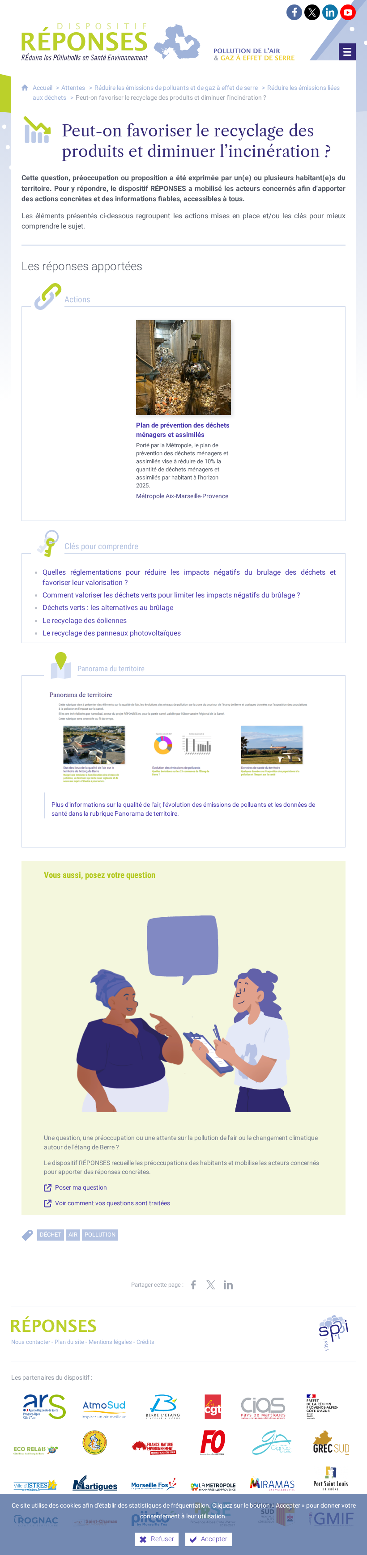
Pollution (100, 1234)
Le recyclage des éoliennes (85, 620)
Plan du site (69, 1342)
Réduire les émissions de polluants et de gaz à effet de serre (176, 88)
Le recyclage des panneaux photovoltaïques (112, 633)
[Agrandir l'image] (183, 740)
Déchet (50, 1234)
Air (72, 1234)
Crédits (145, 1342)
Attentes (73, 88)
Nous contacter (30, 1342)
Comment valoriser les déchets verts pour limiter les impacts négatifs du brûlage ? (171, 595)
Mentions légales (110, 1342)
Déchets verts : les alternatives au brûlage (108, 607)
